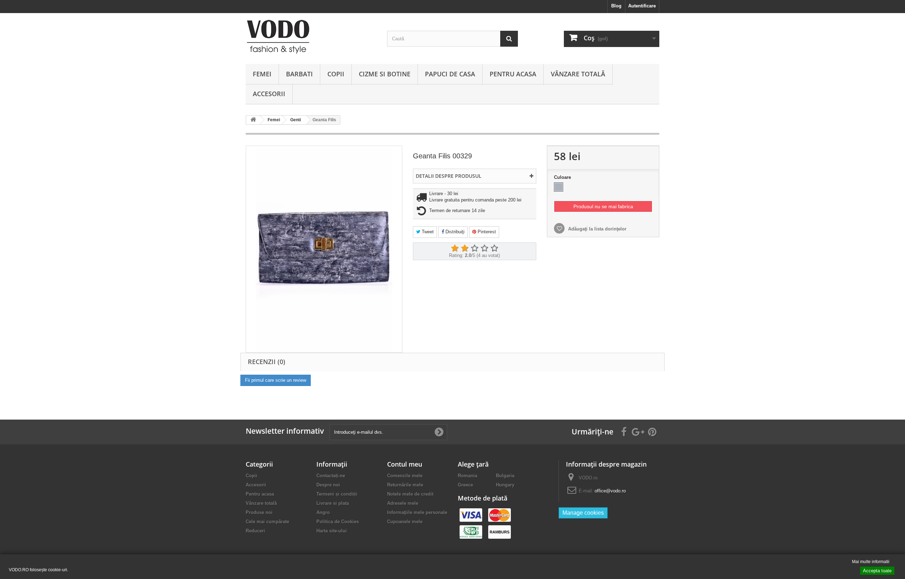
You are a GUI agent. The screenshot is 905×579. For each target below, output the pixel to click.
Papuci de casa (450, 74)
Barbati (299, 74)
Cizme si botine (384, 74)
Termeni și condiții (336, 494)
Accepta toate (877, 570)
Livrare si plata (332, 503)
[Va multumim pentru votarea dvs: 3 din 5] (474, 248)
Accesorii (269, 93)
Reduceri (255, 530)
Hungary (505, 484)
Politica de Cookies (337, 521)
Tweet (427, 231)
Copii (335, 74)
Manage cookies (583, 513)
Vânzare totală (578, 74)
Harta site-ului (331, 530)
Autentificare (642, 5)
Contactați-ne (330, 475)
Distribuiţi (454, 231)
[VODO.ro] (311, 36)
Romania (467, 475)
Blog (616, 5)
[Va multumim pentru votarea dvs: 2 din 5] (464, 248)
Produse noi (259, 512)
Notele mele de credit (410, 494)
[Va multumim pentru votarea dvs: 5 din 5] (494, 248)
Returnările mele (405, 484)
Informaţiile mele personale (417, 512)
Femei (262, 74)
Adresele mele (402, 503)
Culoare (563, 177)
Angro (323, 512)
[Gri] (558, 187)
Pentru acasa (513, 74)
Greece (465, 484)
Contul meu (404, 464)
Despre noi (328, 484)
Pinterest (486, 231)
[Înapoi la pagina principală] (253, 120)
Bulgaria (505, 475)
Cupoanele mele (404, 521)
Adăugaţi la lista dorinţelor (596, 229)
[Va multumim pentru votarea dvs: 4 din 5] (484, 248)
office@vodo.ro (610, 490)
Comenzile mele (404, 475)
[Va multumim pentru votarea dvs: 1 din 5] (455, 248)
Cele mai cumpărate (267, 521)
